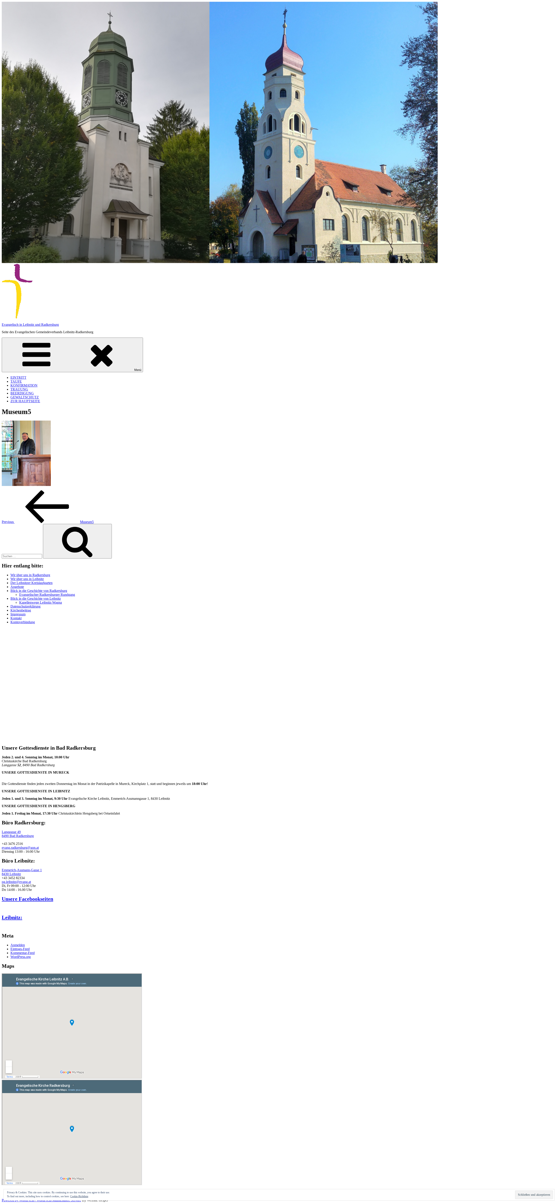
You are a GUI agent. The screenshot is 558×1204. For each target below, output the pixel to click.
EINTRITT (18, 377)
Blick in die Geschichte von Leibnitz (35, 598)
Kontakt (16, 618)
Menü (137, 370)
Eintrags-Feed (20, 949)
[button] (5, 733)
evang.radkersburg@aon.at (20, 847)
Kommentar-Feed (22, 953)
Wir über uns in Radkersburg (30, 575)
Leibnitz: (12, 917)
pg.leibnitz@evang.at (16, 882)
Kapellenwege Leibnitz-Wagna (40, 602)
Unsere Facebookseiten (27, 899)
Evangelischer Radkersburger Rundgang (47, 594)
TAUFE (16, 381)
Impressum (18, 614)
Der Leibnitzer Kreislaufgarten (31, 583)
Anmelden (17, 945)
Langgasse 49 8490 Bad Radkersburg (18, 834)
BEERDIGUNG (22, 393)
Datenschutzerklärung (25, 606)
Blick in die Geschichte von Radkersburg (38, 591)
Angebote (17, 587)
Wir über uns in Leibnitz (27, 579)
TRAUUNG (19, 389)
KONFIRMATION (23, 385)
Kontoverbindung (22, 622)
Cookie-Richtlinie (79, 1196)
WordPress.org (20, 957)
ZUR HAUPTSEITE (25, 401)
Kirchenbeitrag (20, 610)
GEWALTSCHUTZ (24, 397)
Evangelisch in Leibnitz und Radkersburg (30, 324)
